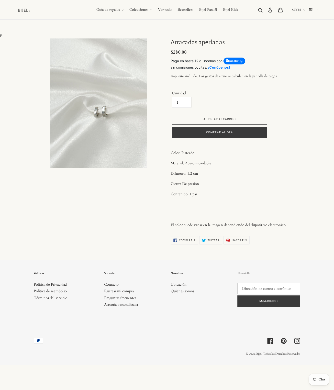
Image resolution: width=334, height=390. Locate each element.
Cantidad (179, 93)
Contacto (111, 284)
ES (311, 9)
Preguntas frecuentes (120, 297)
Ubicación (179, 284)
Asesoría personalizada (121, 304)
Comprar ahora (219, 132)
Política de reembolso (50, 291)
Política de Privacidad (50, 284)
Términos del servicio (50, 297)
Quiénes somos (182, 291)
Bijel (259, 354)
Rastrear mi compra (119, 291)
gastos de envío (216, 76)
